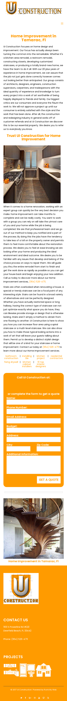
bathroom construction (11, 357)
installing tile (27, 357)
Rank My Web (50, 689)
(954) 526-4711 (37, 281)
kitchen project (41, 357)
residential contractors (56, 357)
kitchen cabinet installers (27, 364)
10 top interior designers (41, 364)
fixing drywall (11, 362)
